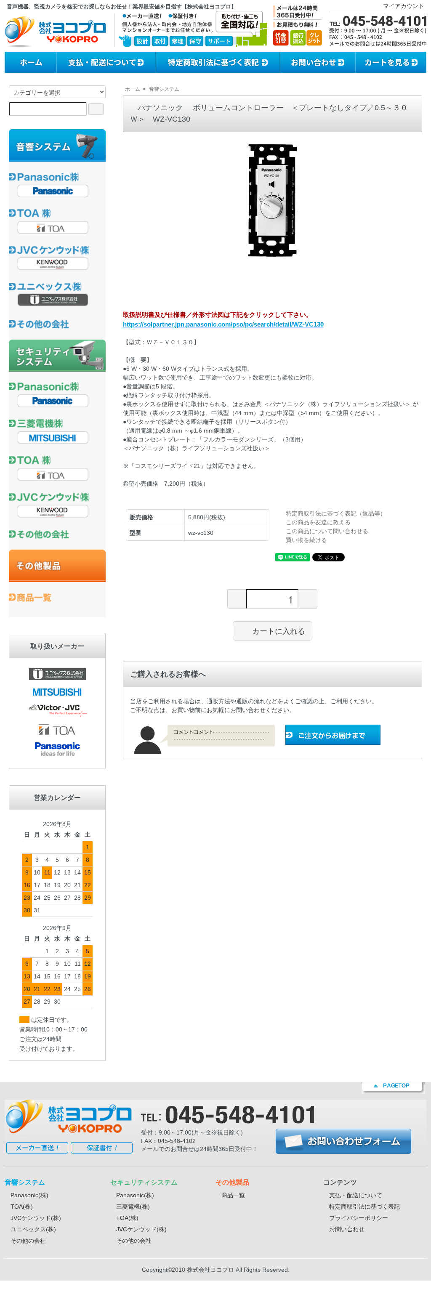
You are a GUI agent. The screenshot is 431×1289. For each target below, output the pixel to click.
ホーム (132, 89)
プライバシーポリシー (358, 1218)
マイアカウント (403, 6)
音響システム (164, 89)
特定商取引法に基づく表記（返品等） (336, 513)
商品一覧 (233, 1195)
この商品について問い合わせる (327, 531)
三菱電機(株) (133, 1206)
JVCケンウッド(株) (36, 1218)
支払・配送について (355, 1195)
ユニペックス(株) (33, 1229)
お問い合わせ (346, 1229)
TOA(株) (22, 1206)
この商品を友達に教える (318, 522)
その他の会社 (28, 1240)
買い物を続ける (306, 540)
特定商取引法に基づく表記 (364, 1206)
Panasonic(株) (29, 1195)
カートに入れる (278, 630)
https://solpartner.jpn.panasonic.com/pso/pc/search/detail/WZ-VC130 (223, 324)
